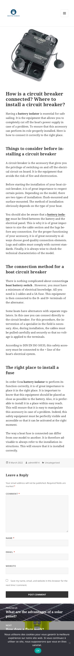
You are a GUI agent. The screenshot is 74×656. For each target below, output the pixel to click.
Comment (13, 493)
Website (11, 565)
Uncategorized (52, 462)
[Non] (69, 643)
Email (10, 552)
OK (38, 650)
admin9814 (34, 462)
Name (10, 538)
